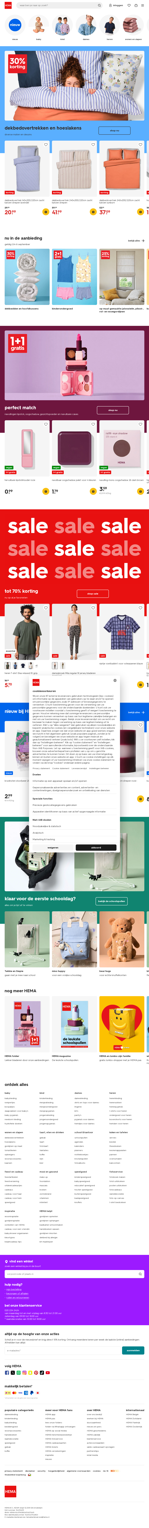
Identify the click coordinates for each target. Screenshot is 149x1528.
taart (42, 1142)
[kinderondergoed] (74, 281)
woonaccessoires (13, 1159)
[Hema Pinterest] (36, 1373)
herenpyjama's (116, 1107)
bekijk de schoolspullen (74, 870)
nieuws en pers (94, 1426)
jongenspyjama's (47, 1123)
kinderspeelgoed (82, 1177)
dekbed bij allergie (48, 1237)
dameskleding (81, 1098)
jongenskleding (47, 1115)
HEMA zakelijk (93, 1435)
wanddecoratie (116, 1194)
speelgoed (10, 1202)
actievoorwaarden (95, 1443)
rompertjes (10, 1102)
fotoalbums (79, 1163)
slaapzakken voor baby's (16, 1111)
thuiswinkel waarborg (15, 1475)
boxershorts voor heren (120, 1119)
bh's (76, 1111)
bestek (112, 1142)
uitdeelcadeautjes (13, 1185)
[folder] (27, 1030)
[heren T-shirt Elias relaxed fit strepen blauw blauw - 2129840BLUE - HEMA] (15, 665)
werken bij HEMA (95, 1418)
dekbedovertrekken (14, 1137)
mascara (43, 1185)
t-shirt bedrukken (117, 1202)
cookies (97, 1471)
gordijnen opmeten (49, 1216)
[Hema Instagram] (24, 1373)
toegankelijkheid (56, 1471)
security (42, 1471)
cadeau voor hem (13, 1198)
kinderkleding (46, 1098)
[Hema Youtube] (48, 1373)
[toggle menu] (142, 5)
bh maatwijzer (46, 1242)
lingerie (78, 1107)
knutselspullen (81, 1159)
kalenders (79, 1146)
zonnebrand (45, 1194)
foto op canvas (116, 1198)
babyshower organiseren (16, 1233)
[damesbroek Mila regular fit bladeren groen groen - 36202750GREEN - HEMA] (62, 665)
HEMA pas (50, 1418)
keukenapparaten (117, 1150)
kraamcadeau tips (13, 1242)
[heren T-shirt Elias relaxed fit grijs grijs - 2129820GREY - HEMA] (7, 665)
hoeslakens (10, 1142)
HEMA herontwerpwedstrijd (58, 1435)
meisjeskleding (46, 1102)
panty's (77, 1115)
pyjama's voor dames (84, 1119)
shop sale (74, 562)
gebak (43, 1137)
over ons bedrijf (94, 1414)
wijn (41, 1159)
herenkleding (115, 1098)
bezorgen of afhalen (17, 1293)
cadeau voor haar (13, 1194)
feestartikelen (11, 1177)
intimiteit (44, 1202)
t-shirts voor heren (118, 1111)
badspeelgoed (81, 1198)
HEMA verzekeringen (55, 1451)
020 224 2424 (12, 1310)
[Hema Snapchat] (30, 1373)
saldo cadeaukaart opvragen (101, 1447)
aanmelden (133, 1350)
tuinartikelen (10, 1150)
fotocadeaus (115, 1189)
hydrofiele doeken (13, 1123)
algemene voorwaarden (78, 1471)
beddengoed (11, 1426)
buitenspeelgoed (82, 1194)
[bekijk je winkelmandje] (136, 5)
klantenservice (94, 1439)
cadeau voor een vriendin (17, 1229)
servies (112, 1137)
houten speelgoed (83, 1189)
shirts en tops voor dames (86, 1102)
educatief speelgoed (84, 1185)
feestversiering (12, 1181)
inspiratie (49, 1455)
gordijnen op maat (13, 1146)
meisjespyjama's (47, 1111)
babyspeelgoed (82, 1181)
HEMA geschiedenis (96, 1431)
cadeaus (9, 1189)
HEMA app (50, 1414)
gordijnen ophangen (49, 1220)
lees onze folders (53, 1422)
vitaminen (44, 1198)
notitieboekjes (81, 1154)
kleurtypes (10, 1237)
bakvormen (114, 1163)
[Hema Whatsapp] (19, 1373)
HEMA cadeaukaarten (55, 1443)
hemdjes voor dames (84, 1123)
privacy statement (14, 1471)
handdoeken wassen (49, 1229)
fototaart (44, 1146)
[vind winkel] (140, 1274)
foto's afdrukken (117, 1181)
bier (41, 1163)
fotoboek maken (117, 1177)
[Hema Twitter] (13, 1373)
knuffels (78, 1202)
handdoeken (11, 1435)
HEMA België (132, 1414)
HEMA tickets (51, 1447)
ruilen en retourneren (17, 1297)
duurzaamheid (94, 1422)
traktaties (44, 1150)
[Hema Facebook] (7, 1373)
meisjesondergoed (48, 1107)
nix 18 (105, 1471)
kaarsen (8, 1163)
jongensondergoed (49, 1119)
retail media (92, 1455)
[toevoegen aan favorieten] (45, 144)
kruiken (43, 1189)
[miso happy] (74, 944)
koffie (42, 1154)
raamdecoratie (11, 1439)
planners (78, 1150)
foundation (45, 1181)
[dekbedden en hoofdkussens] (27, 281)
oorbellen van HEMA (15, 1225)
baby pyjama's (11, 1115)
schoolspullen (80, 1137)
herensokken (115, 1102)
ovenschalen (115, 1159)
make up (44, 1177)
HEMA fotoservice (54, 1439)
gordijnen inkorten (48, 1233)
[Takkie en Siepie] (27, 944)
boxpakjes (10, 1107)
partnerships (93, 1451)
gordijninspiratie (12, 1220)
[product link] (27, 169)
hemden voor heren (118, 1123)
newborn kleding (13, 1119)
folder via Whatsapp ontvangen (60, 1426)
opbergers (10, 1154)
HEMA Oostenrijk (134, 1426)
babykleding (11, 1098)
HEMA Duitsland (133, 1418)
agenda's (78, 1142)
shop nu (74, 99)
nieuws (48, 1459)
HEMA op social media (56, 1431)
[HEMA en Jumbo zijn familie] (121, 1030)
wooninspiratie (11, 1216)
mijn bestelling (13, 1289)
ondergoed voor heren (120, 1115)
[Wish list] (129, 5)
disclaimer (30, 1471)
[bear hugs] (121, 944)
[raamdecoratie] (121, 281)
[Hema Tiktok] (42, 1373)
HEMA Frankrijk (133, 1422)
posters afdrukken (118, 1185)
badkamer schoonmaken (51, 1225)
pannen (113, 1154)
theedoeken (115, 1146)
